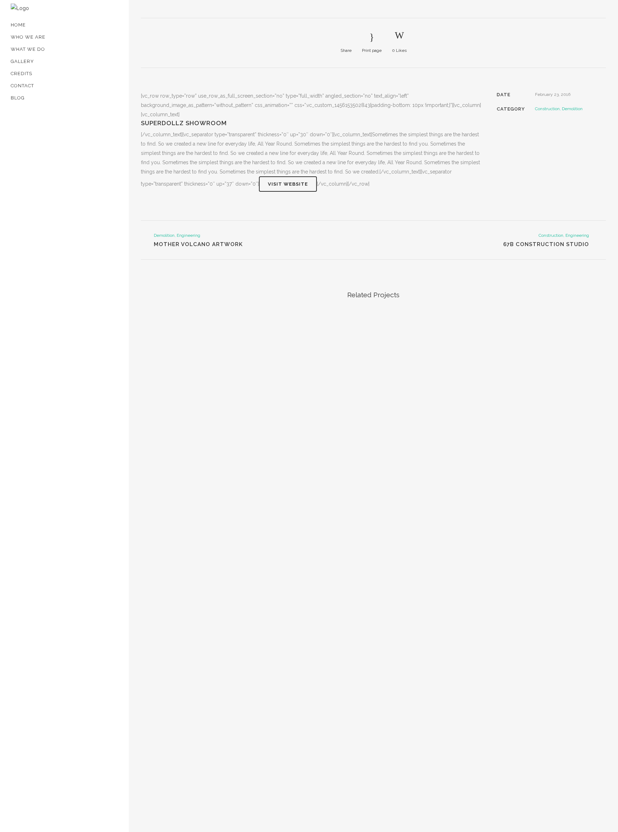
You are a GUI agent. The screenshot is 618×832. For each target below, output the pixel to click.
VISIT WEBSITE (288, 184)
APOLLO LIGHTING (71, 138)
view (195, 359)
